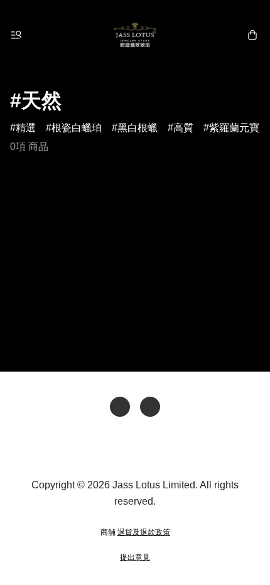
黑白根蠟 (137, 127)
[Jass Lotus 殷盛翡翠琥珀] (135, 35)
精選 (26, 127)
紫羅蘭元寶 (234, 127)
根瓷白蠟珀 (76, 127)
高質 (183, 127)
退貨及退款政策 (143, 532)
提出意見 (135, 557)
